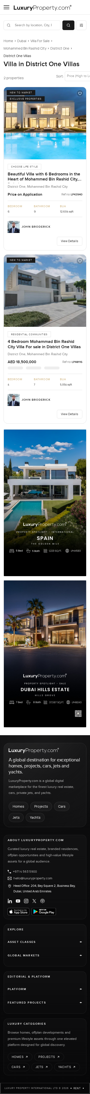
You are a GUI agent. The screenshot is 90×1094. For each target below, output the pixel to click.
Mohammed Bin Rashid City (25, 48)
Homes (18, 806)
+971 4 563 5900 (25, 872)
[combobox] (34, 25)
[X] (34, 901)
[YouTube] (18, 901)
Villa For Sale (40, 41)
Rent (77, 1088)
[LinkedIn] (10, 901)
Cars (62, 806)
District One (59, 48)
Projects (41, 806)
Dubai (21, 41)
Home (8, 41)
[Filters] (81, 25)
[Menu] (6, 7)
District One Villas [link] (17, 55)
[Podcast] (42, 901)
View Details (69, 241)
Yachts (35, 817)
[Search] (68, 25)
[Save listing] (80, 93)
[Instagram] (26, 901)
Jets (16, 817)
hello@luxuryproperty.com (32, 878)
